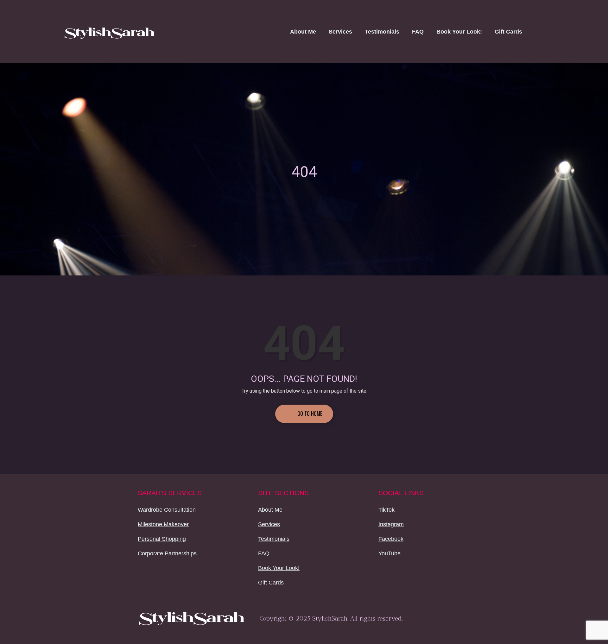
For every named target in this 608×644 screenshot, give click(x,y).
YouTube (389, 553)
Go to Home (309, 413)
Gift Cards (508, 31)
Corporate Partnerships (167, 553)
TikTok (386, 510)
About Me (303, 31)
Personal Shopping (162, 539)
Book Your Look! (459, 31)
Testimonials (382, 31)
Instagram (391, 524)
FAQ (418, 31)
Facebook (390, 539)
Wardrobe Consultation (167, 510)
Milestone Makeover (163, 524)
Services (340, 31)
